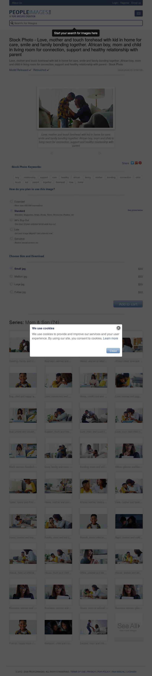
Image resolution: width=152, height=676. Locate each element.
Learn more (110, 338)
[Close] (118, 328)
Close (113, 351)
